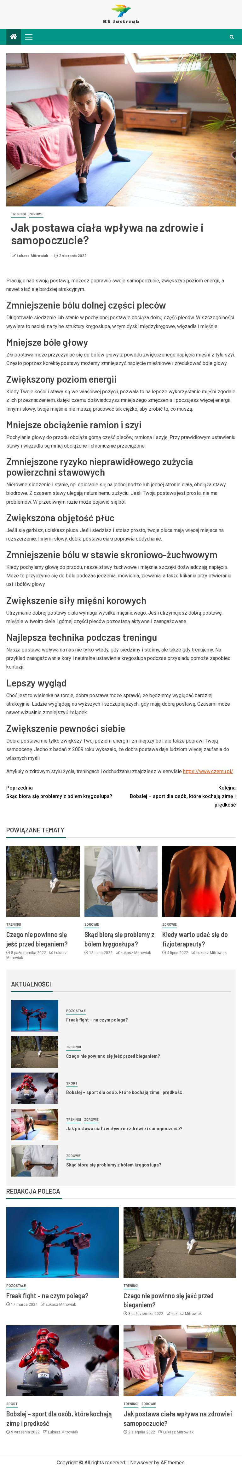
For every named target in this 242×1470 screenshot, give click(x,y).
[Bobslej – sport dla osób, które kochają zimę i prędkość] (34, 1088)
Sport (72, 1083)
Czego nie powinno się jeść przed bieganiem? (113, 1056)
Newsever (141, 1463)
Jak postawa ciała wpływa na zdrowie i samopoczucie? (124, 1128)
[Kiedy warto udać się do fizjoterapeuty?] (199, 881)
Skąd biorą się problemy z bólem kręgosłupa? (59, 792)
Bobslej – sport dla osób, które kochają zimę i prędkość (183, 796)
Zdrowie (36, 214)
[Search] (232, 37)
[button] (28, 37)
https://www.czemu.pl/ (208, 771)
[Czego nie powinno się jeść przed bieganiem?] (43, 881)
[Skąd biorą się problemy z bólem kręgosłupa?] (121, 881)
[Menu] (28, 37)
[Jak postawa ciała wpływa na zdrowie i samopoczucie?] (34, 1124)
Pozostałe (76, 1011)
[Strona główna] (13, 37)
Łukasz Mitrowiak (33, 256)
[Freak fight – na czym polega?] (34, 1016)
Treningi (18, 214)
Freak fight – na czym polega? (97, 1019)
